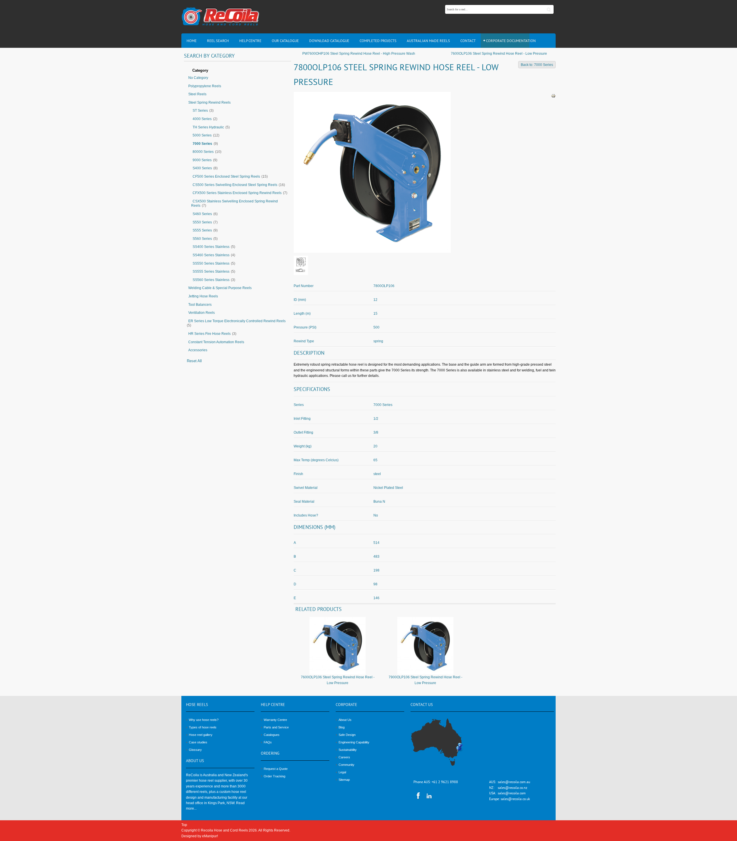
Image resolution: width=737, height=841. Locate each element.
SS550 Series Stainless (211, 263)
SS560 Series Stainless (211, 280)
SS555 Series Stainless (211, 271)
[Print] (553, 96)
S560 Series (202, 239)
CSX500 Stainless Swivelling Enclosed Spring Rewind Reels (234, 203)
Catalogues (272, 734)
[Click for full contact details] (443, 746)
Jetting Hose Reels (203, 296)
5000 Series (202, 135)
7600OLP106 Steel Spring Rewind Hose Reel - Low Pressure (499, 54)
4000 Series (202, 119)
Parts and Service (276, 727)
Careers (344, 757)
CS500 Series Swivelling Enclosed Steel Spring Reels (235, 185)
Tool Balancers (200, 305)
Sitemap (344, 779)
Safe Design (347, 734)
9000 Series (202, 160)
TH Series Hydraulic (208, 127)
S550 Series (202, 222)
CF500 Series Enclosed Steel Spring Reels (226, 176)
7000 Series (202, 144)
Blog (342, 727)
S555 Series (202, 230)
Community (346, 764)
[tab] (237, 70)
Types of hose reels (202, 727)
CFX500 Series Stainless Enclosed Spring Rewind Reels (237, 193)
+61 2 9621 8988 (445, 782)
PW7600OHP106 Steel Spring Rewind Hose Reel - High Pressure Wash (358, 54)
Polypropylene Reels (204, 86)
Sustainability (348, 749)
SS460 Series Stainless (211, 255)
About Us (345, 720)
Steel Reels (197, 94)
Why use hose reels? (204, 720)
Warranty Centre (275, 720)
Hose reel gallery (200, 734)
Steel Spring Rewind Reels (209, 102)
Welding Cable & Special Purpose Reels (220, 288)
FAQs (268, 742)
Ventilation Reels (201, 313)
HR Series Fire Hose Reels (209, 334)
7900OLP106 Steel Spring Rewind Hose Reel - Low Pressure (425, 680)
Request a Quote (276, 768)
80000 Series (203, 152)
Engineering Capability (354, 742)
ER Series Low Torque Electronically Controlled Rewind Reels (237, 321)
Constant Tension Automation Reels (216, 342)
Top (184, 825)
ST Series (200, 111)
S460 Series (202, 214)
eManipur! (210, 836)
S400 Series (202, 168)
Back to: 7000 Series (537, 65)
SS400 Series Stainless (211, 247)
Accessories (197, 350)
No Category (198, 78)
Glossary (195, 749)
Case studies (198, 742)
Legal (342, 772)
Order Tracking (274, 776)
